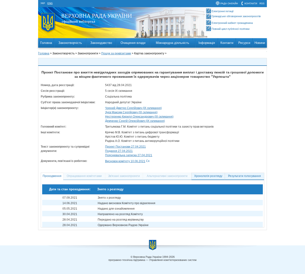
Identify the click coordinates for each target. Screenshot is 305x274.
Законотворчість (70, 43)
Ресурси (244, 43)
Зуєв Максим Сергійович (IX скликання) (131, 112)
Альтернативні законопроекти (167, 176)
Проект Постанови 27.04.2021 (125, 146)
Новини (259, 43)
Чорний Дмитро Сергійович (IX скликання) (133, 108)
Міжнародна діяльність (172, 43)
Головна (46, 43)
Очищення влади (133, 43)
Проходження (52, 176)
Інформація (206, 43)
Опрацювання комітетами (84, 176)
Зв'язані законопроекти (124, 176)
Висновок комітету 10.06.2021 (125, 161)
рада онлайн (229, 3)
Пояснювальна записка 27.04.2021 (128, 155)
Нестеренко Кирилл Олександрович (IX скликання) (139, 116)
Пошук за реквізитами (116, 53)
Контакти (226, 43)
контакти (250, 3)
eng (50, 3)
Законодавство (101, 43)
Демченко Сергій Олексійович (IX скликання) (135, 121)
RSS (261, 3)
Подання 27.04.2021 (119, 151)
